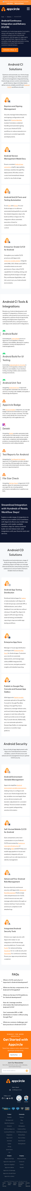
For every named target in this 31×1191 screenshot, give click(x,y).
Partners (22, 1117)
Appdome (7, 951)
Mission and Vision (21, 1158)
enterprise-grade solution (12, 261)
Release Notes (21, 1134)
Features (9, 1117)
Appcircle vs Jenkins (9, 1176)
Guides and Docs (22, 1129)
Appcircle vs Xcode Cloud (9, 1173)
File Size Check (13, 483)
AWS (12, 849)
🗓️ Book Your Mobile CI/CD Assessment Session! (15, 1)
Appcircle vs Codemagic (9, 1170)
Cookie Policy (15, 1183)
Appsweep (7, 953)
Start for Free (14, 1055)
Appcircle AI (9, 1137)
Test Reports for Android (18, 459)
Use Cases (9, 1140)
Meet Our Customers (9, 1123)
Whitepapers (22, 1126)
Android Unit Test (14, 387)
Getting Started (21, 1143)
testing (23, 598)
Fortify (6, 948)
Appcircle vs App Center (9, 1161)
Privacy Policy (10, 1183)
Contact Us (21, 1161)
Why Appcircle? (9, 1120)
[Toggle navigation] (28, 9)
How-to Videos (21, 1137)
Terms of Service (4, 1184)
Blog (22, 1120)
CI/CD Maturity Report (21, 1132)
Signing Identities (16, 120)
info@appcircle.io (17, 1090)
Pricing (9, 1146)
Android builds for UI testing (17, 365)
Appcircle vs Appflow (9, 1164)
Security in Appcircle (28, 1184)
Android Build (15, 338)
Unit (9, 205)
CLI (9, 1152)
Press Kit (22, 1167)
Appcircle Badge (10, 409)
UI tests (16, 205)
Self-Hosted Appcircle (9, 1129)
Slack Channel (21, 1140)
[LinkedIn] (10, 1098)
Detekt (11, 433)
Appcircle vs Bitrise (9, 1167)
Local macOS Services (9, 1132)
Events (21, 1123)
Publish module (18, 697)
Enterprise (9, 1126)
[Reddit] (12, 1098)
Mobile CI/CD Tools (9, 1158)
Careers (22, 1164)
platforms (9, 16)
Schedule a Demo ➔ (9, 50)
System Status (9, 1149)
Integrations (9, 1134)
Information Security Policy (21, 1184)
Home (2, 16)
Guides (9, 1143)
